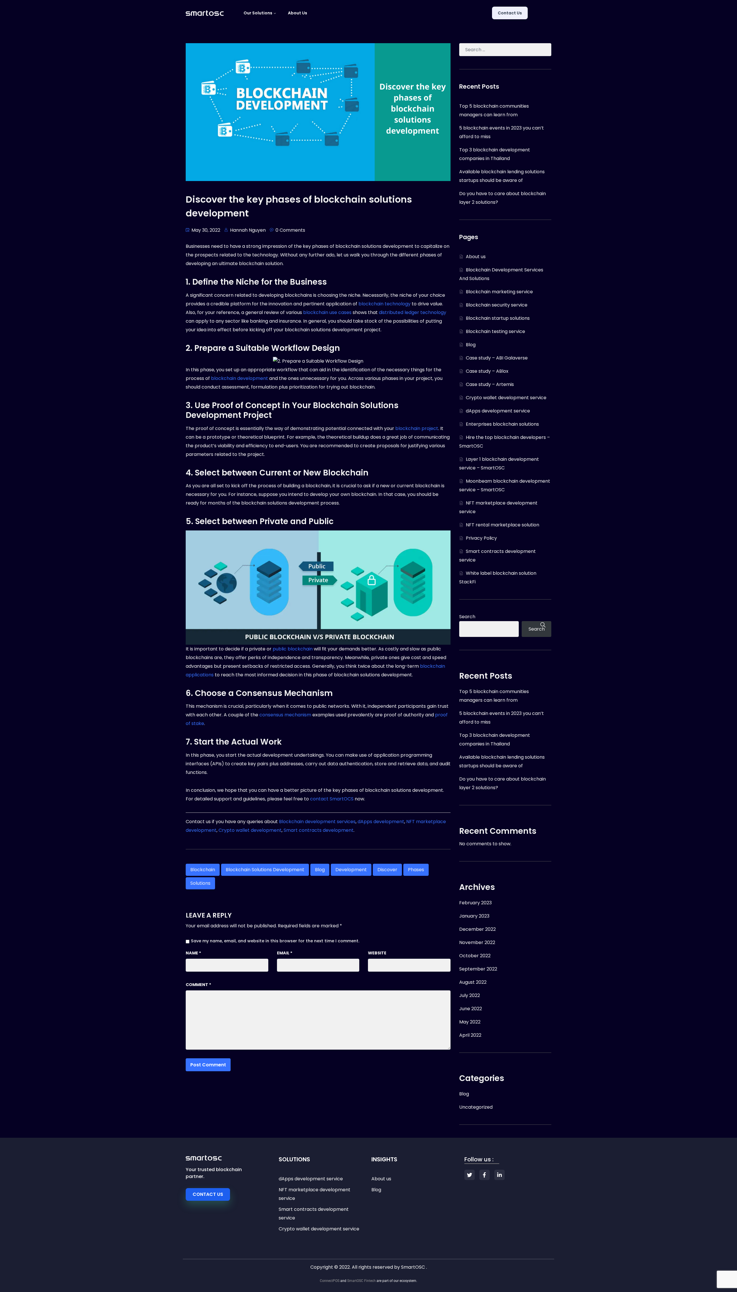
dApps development (381, 821)
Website (377, 953)
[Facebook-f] (484, 1175)
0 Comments (290, 230)
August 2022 (473, 982)
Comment (198, 984)
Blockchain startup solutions (498, 318)
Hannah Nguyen (248, 230)
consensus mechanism (285, 714)
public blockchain (293, 649)
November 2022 (477, 942)
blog (320, 869)
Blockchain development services (317, 821)
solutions (200, 883)
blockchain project (416, 428)
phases (416, 869)
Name (193, 953)
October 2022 (475, 955)
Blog (471, 344)
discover (387, 869)
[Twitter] (469, 1175)
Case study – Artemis (490, 384)
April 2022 (470, 1035)
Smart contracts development (319, 830)
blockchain (202, 869)
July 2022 (469, 995)
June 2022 (470, 1008)
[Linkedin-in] (499, 1175)
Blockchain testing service (495, 331)
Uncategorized (476, 1107)
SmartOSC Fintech (361, 1281)
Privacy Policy (481, 538)
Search (467, 616)
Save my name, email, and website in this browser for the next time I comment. (275, 941)
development (351, 869)
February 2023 (475, 902)
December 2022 (477, 929)
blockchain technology (384, 303)
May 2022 (469, 1022)
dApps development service (498, 411)
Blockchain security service (496, 305)
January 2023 (474, 916)
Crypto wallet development (250, 830)
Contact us (510, 13)
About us (297, 13)
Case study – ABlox (487, 371)
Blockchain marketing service (499, 291)
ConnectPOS (329, 1281)
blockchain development (239, 378)
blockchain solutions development (265, 869)
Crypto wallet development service (506, 397)
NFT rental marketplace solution (502, 525)
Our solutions (258, 13)
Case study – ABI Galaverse (497, 358)
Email (284, 953)
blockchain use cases (327, 312)
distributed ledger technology (412, 312)
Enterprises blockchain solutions (502, 424)
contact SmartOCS (332, 799)
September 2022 (478, 969)
